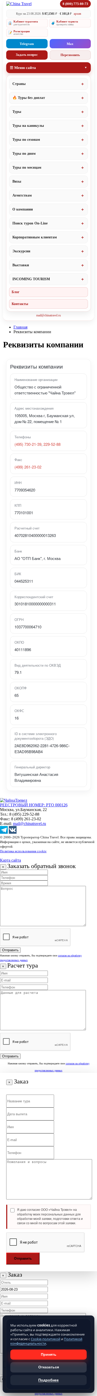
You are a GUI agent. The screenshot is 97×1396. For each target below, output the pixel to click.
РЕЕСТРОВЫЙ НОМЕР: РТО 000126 (34, 805)
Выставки (20, 265)
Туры (16, 112)
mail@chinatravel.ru (48, 315)
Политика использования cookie (23, 851)
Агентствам (22, 195)
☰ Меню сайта (23, 68)
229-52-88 (52, 444)
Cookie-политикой (45, 1339)
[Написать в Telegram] (4, 832)
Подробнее (48, 1380)
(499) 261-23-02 (27, 467)
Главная (20, 327)
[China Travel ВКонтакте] (13, 832)
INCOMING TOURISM (31, 279)
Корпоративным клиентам (34, 237)
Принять (48, 1354)
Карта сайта (10, 860)
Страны (19, 84)
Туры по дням (24, 153)
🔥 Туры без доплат (28, 98)
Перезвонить (70, 55)
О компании (22, 209)
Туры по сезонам (26, 140)
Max (70, 44)
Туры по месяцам (26, 167)
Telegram (27, 44)
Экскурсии (21, 251)
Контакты (20, 304)
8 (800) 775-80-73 (75, 4)
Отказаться (48, 1367)
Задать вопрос (27, 55)
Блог (15, 292)
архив (77, 13)
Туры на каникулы (28, 126)
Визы (16, 181)
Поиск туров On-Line (30, 223)
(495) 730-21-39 (27, 444)
